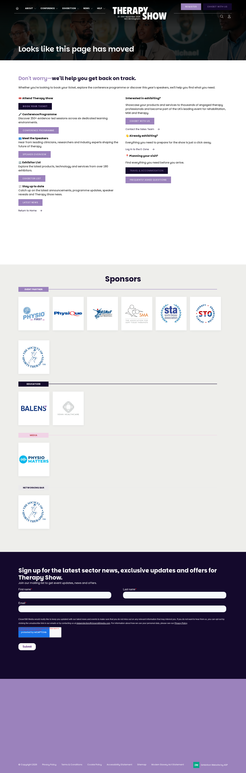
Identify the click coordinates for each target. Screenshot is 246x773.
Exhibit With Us (140, 121)
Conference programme (81, 708)
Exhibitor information (122, 708)
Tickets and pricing (78, 701)
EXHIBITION (69, 8)
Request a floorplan (121, 701)
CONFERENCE (47, 8)
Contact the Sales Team (140, 129)
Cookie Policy (94, 764)
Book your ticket (35, 106)
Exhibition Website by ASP (214, 764)
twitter (179, 725)
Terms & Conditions (71, 764)
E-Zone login (116, 714)
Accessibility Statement (119, 764)
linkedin (171, 725)
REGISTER (191, 6)
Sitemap (141, 764)
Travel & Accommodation (146, 170)
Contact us (25, 730)
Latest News (30, 202)
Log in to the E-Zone (137, 149)
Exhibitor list (32, 178)
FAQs (68, 727)
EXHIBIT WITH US (218, 6)
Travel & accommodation (82, 720)
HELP (99, 8)
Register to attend (77, 695)
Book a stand (117, 695)
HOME (16, 8)
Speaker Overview (34, 154)
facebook (162, 725)
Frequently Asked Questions (148, 179)
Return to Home (27, 210)
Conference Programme (38, 130)
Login (229, 17)
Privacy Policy (49, 764)
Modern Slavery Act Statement (167, 764)
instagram (154, 725)
